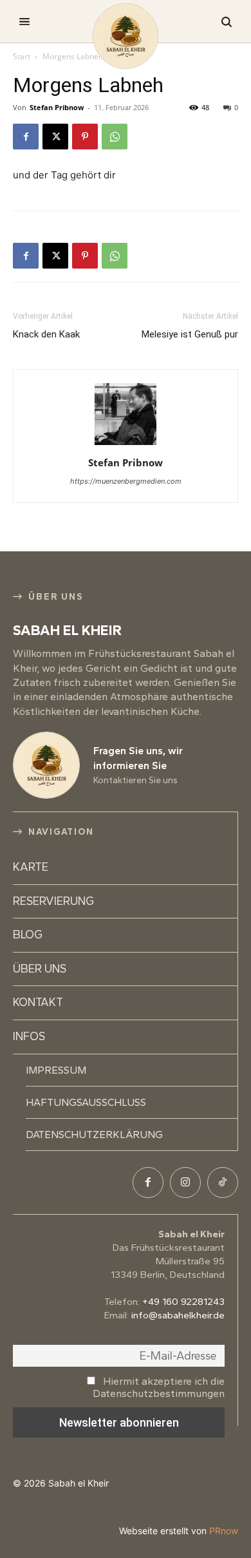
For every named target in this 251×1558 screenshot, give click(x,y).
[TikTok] (222, 1182)
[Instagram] (185, 1182)
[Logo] (125, 36)
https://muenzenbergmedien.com (125, 481)
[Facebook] (26, 136)
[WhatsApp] (114, 136)
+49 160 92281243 (183, 1301)
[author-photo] (125, 444)
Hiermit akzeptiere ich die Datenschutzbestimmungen (159, 1387)
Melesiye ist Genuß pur (190, 334)
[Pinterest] (85, 136)
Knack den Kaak (46, 334)
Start (21, 56)
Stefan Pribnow (57, 107)
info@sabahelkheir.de (178, 1315)
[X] (55, 136)
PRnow (223, 1530)
